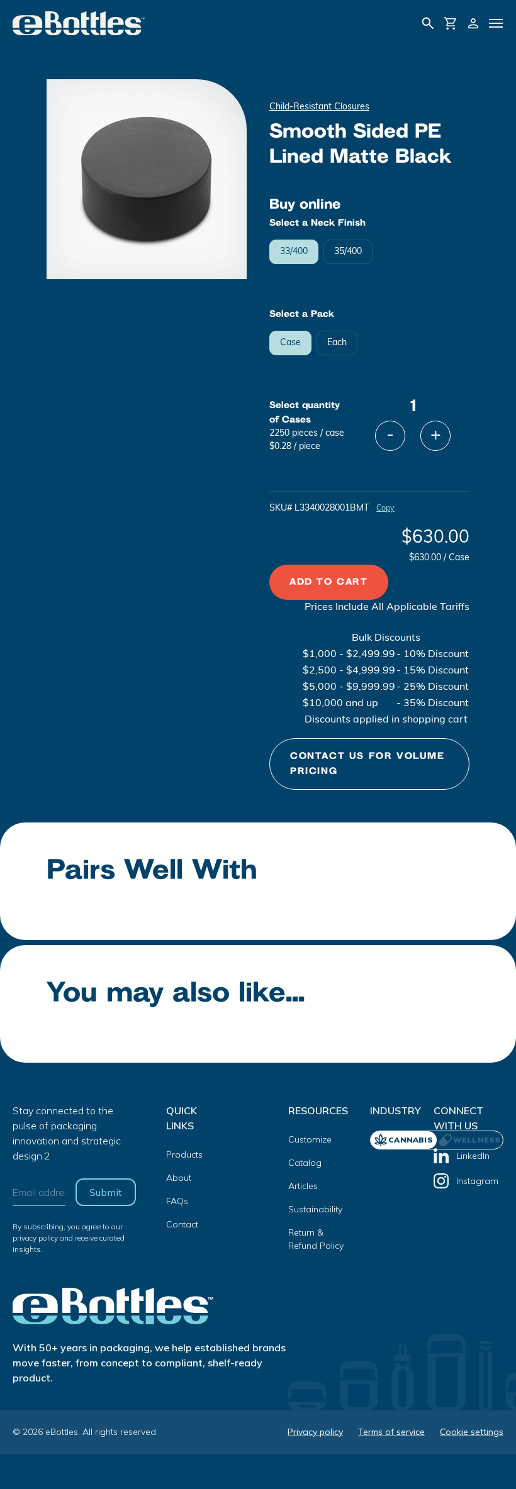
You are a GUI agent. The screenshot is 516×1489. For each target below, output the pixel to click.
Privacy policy (315, 1431)
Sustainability (315, 1209)
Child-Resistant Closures (319, 107)
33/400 (294, 252)
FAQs (177, 1201)
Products (184, 1154)
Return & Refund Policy (316, 1239)
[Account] (473, 23)
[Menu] (495, 23)
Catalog (305, 1162)
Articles (303, 1186)
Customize (310, 1139)
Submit (105, 1192)
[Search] (427, 23)
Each (337, 343)
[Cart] (450, 23)
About (178, 1177)
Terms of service (391, 1431)
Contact (182, 1224)
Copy (385, 508)
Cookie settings (471, 1431)
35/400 (348, 252)
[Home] (79, 23)
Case (290, 343)
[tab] (470, 1140)
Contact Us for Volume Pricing (367, 763)
